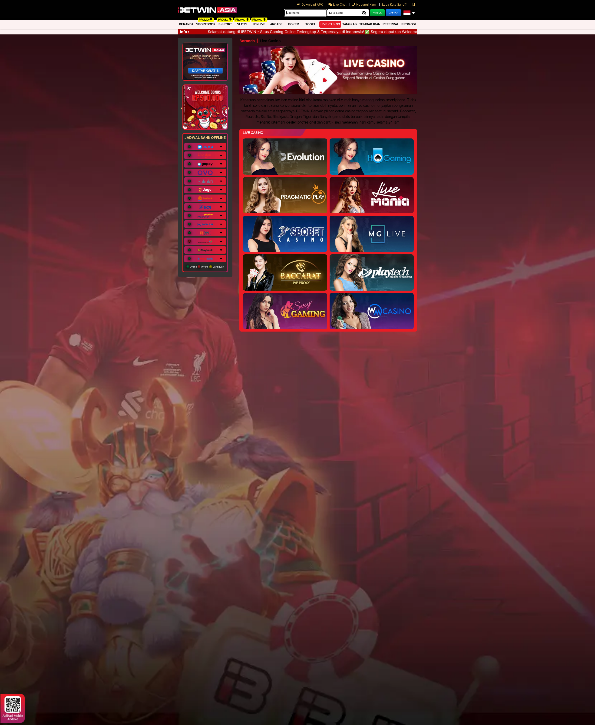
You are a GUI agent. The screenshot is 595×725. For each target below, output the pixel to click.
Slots (242, 24)
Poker (293, 24)
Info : (184, 31)
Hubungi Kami (366, 4)
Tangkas (349, 24)
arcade (276, 24)
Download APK (312, 4)
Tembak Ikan (369, 24)
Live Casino (330, 24)
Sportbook (205, 24)
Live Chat (339, 4)
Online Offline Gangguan (206, 266)
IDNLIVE (259, 24)
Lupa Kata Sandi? (395, 4)
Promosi (408, 24)
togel (310, 24)
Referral (391, 24)
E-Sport (225, 24)
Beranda (186, 24)
